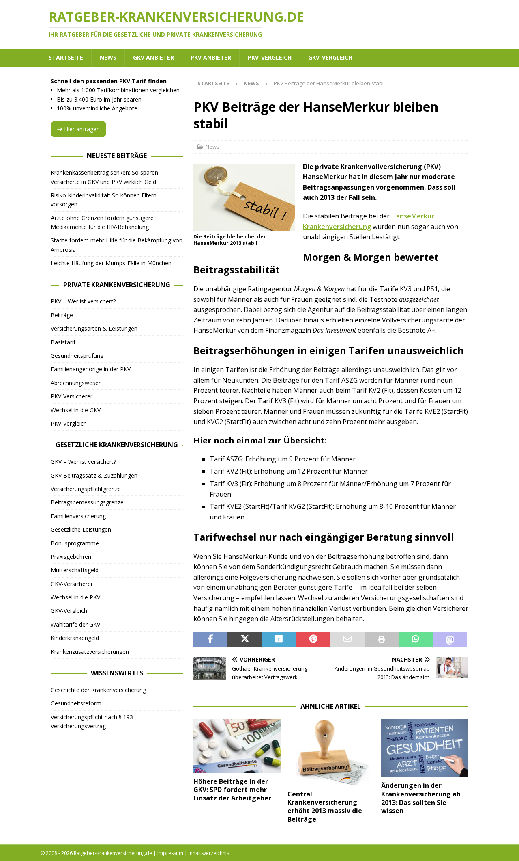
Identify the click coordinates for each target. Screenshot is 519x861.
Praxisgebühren (71, 556)
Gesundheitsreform (76, 703)
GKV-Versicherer (72, 584)
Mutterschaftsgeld (75, 570)
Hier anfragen (82, 129)
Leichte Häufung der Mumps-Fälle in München (111, 263)
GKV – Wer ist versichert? (83, 461)
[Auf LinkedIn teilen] (279, 639)
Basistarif (63, 342)
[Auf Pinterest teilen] (313, 639)
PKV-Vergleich (270, 57)
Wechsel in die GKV (76, 410)
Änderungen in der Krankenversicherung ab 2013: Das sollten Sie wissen (421, 798)
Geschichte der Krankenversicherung (98, 690)
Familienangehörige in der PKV (91, 369)
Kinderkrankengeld (75, 638)
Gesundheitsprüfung (77, 355)
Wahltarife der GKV (75, 624)
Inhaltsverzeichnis (209, 853)
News (108, 57)
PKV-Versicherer (71, 396)
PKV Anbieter (211, 57)
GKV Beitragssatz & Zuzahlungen (94, 475)
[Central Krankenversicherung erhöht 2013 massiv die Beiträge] (331, 752)
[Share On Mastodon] (450, 639)
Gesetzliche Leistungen (81, 529)
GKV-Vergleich (330, 57)
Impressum (170, 853)
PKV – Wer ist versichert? (83, 301)
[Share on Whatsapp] (416, 639)
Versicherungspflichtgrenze (86, 489)
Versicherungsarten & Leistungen (94, 328)
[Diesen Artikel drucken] (382, 639)
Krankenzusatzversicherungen (90, 651)
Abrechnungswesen (76, 383)
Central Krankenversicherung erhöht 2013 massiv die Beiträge (324, 807)
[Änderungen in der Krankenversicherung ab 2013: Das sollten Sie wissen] (424, 748)
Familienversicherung (78, 516)
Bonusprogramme (75, 543)
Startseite (66, 57)
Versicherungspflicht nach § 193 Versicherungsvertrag (92, 721)
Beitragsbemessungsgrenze (87, 502)
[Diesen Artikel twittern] (244, 639)
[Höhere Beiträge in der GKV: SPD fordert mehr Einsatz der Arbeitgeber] (237, 746)
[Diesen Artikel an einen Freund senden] (347, 639)
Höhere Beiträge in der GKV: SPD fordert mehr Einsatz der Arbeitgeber (232, 790)
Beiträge (62, 315)
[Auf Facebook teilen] (210, 639)
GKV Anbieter (153, 57)
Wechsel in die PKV (75, 597)
